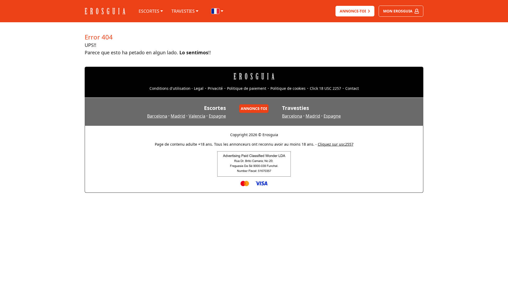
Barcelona (157, 116)
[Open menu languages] (217, 11)
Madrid (178, 116)
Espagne (217, 116)
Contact (352, 88)
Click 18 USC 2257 (325, 88)
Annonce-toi (353, 11)
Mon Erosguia (397, 11)
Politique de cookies (288, 88)
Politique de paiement (246, 88)
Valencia (197, 116)
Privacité (215, 88)
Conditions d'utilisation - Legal (176, 88)
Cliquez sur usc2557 (335, 144)
